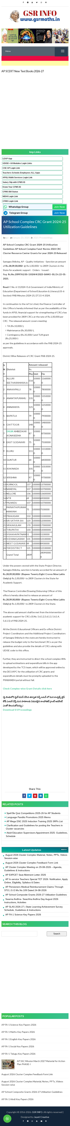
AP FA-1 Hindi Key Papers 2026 (17, 1099)
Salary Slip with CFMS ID (14, 182)
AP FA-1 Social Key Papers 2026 (17, 1046)
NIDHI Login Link (10, 196)
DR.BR (10, 431)
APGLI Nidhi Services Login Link (17, 177)
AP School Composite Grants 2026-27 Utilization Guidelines (36, 894)
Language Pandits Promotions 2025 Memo (29, 817)
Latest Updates (31, 849)
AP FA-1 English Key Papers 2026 (18, 1039)
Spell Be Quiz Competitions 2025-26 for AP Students (33, 813)
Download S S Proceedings (17, 709)
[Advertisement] (35, 111)
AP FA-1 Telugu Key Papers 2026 (18, 1053)
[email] (41, 1121)
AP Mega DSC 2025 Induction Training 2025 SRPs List (35, 821)
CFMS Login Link (10, 201)
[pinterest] (46, 2)
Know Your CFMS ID (12, 187)
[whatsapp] (41, 2)
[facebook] (23, 2)
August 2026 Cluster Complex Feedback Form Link (31, 862)
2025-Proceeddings (42, 237)
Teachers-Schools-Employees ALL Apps (21, 173)
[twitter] (36, 2)
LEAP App (7, 158)
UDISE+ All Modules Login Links (17, 163)
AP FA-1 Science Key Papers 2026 (23, 914)
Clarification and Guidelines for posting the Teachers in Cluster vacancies (34, 827)
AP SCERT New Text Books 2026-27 (22, 71)
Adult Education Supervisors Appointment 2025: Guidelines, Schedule (37, 834)
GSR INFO (37, 1112)
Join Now (59, 206)
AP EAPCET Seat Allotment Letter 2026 (25, 874)
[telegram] (27, 2)
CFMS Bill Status (10, 192)
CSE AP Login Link (11, 168)
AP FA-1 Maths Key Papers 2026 (18, 1031)
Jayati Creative (41, 1117)
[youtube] (32, 2)
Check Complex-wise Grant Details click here (27, 688)
